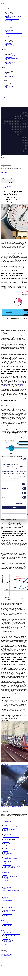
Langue (2, 174)
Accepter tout (14, 507)
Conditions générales (8, 943)
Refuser (14, 516)
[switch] (24, 488)
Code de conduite (7, 941)
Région (2, 157)
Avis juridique (6, 939)
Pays (2, 162)
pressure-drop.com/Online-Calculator (12, 385)
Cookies (5, 944)
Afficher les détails (18, 503)
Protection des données (8, 940)
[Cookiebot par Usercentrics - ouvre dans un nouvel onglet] (20, 459)
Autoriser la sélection (14, 511)
